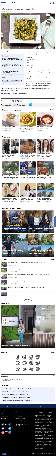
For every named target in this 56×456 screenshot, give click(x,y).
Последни (4, 259)
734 (44, 130)
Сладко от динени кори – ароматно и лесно (8, 127)
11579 (44, 203)
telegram (18, 101)
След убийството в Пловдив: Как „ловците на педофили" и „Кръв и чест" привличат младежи (45, 177)
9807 (10, 232)
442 (16, 295)
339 (9, 130)
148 (16, 290)
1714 (27, 158)
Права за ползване (19, 416)
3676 (44, 158)
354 (16, 277)
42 (16, 271)
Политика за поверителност (7, 421)
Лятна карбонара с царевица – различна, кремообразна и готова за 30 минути (27, 128)
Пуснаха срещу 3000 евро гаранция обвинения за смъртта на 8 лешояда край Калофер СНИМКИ (28, 274)
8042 (36, 232)
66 (16, 283)
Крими (32, 3)
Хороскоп (4, 352)
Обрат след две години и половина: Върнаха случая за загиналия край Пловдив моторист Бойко (27, 177)
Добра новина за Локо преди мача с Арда (16, 269)
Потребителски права (20, 418)
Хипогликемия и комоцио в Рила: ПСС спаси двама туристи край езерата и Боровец (26, 293)
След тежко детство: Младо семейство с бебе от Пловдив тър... (17, 400)
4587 (44, 180)
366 (26, 131)
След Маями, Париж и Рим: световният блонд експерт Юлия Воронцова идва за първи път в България (9, 200)
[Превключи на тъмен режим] (54, 3)
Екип (16, 411)
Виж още (27, 299)
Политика (23, 3)
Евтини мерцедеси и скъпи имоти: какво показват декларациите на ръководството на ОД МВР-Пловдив (9, 155)
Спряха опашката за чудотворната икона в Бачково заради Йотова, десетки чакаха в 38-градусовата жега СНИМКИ (41, 228)
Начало (3, 406)
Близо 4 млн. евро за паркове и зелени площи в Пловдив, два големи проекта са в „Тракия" (10, 177)
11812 (27, 203)
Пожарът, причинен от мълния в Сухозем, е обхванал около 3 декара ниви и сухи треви (27, 155)
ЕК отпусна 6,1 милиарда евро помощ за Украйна (18, 281)
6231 (27, 180)
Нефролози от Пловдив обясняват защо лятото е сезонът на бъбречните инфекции (44, 155)
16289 (9, 346)
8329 (10, 255)
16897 (9, 203)
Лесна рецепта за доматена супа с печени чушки (44, 127)
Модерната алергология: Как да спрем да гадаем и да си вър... (16, 345)
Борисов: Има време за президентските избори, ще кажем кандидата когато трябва (26, 287)
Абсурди (40, 406)
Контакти (3, 418)
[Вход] (51, 6)
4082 (9, 180)
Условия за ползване (5, 416)
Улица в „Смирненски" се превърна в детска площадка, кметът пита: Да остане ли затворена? (13, 251)
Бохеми (34, 406)
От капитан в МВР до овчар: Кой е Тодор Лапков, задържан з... (16, 391)
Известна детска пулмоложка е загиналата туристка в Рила (26, 200)
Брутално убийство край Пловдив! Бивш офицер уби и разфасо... (16, 397)
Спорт (37, 3)
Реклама (3, 414)
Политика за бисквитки (21, 421)
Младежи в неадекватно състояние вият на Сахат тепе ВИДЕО (16, 389)
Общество (15, 406)
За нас (2, 411)
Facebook (13, 101)
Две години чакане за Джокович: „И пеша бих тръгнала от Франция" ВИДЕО (14, 229)
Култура (41, 3)
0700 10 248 (25, 425)
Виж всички (51, 109)
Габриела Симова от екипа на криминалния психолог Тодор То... (16, 394)
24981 (9, 158)
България (18, 3)
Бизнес (29, 3)
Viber (16, 101)
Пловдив (12, 3)
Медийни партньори (20, 414)
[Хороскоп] (28, 372)
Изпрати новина (55, 221)
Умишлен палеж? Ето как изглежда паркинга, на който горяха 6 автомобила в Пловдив (26, 262)
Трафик (28, 406)
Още (45, 3)
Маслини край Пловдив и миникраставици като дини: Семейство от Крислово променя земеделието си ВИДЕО (44, 200)
